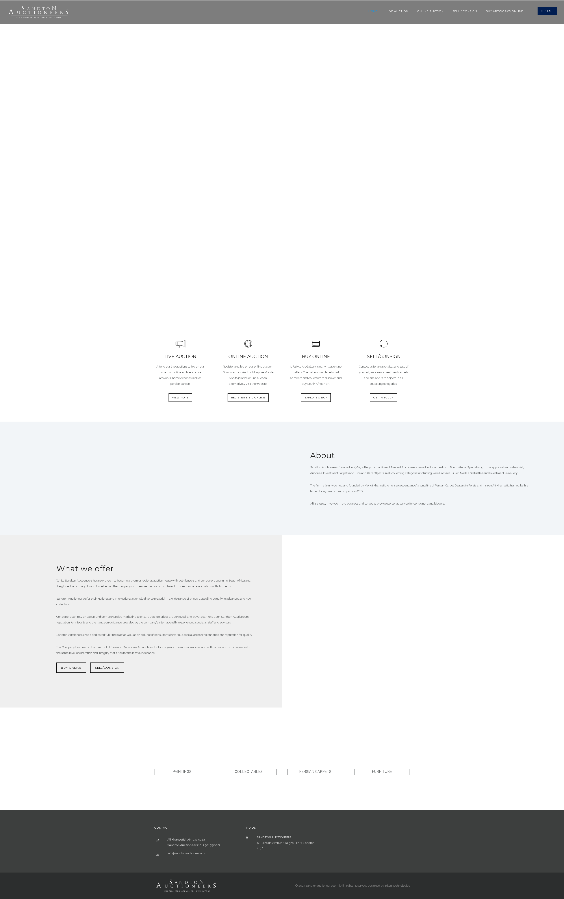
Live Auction (397, 11)
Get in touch (383, 397)
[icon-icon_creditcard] (316, 344)
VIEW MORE (180, 397)
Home (373, 11)
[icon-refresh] (384, 344)
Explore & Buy (316, 397)
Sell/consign (107, 667)
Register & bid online (248, 397)
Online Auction (430, 11)
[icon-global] (248, 344)
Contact (547, 11)
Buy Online (71, 667)
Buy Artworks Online (504, 11)
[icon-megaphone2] (180, 344)
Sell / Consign (465, 11)
